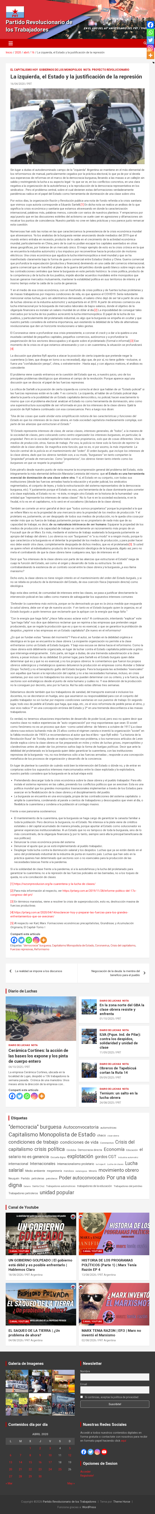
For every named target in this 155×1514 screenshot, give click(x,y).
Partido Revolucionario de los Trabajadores (69, 1501)
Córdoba (71, 1150)
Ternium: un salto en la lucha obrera (119, 1095)
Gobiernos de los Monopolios (60, 69)
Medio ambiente (35, 1171)
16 (40, 1462)
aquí (123, 1440)
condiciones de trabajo (33, 1142)
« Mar (9, 1483)
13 (10, 1462)
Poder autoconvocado (82, 1178)
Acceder (85, 1471)
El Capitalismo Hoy (24, 69)
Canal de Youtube (23, 1207)
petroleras (38, 1178)
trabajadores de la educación (94, 1186)
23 (40, 1469)
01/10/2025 (107, 1018)
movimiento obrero (118, 1170)
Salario (27, 1186)
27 (10, 1476)
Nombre (85, 1371)
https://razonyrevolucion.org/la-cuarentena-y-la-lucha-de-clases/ (54, 884)
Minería (93, 1171)
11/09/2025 (107, 1052)
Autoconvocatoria (81, 1127)
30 (40, 1476)
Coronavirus (102, 945)
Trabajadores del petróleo (128, 1186)
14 (20, 1462)
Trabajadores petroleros (23, 1193)
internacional (18, 1164)
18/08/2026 (16, 1274)
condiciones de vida (79, 1142)
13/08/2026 (89, 1274)
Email (83, 1384)
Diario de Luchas (22, 991)
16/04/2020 (17, 83)
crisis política (49, 1149)
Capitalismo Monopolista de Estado (73, 945)
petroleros (51, 1178)
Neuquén (14, 1178)
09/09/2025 (107, 1077)
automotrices (108, 1127)
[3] (131, 341)
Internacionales (42, 1164)
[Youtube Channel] (104, 1452)
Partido (25, 1178)
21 (20, 1469)
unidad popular (57, 1192)
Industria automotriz (128, 1157)
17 (50, 1462)
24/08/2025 (107, 1102)
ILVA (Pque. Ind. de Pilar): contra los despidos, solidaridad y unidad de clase (120, 1041)
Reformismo (41, 949)
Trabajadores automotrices (60, 1186)
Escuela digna (58, 1157)
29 (30, 1476)
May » (71, 1483)
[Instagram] (36, 940)
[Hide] (153, 62)
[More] (43, 940)
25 (59, 1469)
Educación (132, 1150)
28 (20, 1476)
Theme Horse (121, 1501)
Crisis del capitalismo (123, 945)
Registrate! (87, 1475)
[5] (130, 544)
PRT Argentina (34, 1274)
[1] (82, 204)
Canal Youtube (19, 1251)
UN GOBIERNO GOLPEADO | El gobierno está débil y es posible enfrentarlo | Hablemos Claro (40, 1265)
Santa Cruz (38, 1186)
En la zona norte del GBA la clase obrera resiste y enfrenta (122, 1009)
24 (50, 1469)
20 (10, 1469)
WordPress (89, 1507)
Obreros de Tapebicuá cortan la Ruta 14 (118, 1070)
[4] (11, 349)
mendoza (69, 1171)
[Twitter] (21, 940)
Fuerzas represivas (21, 949)
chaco (101, 1135)
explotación (80, 1156)
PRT (29, 83)
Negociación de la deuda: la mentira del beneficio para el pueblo (115, 973)
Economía (114, 1149)
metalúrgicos (81, 1171)
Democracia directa (90, 1149)
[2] (95, 310)
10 (50, 1455)
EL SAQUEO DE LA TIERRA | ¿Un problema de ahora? (34, 1332)
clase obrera (113, 1136)
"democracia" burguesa (37, 945)
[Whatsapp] (29, 940)
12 (69, 1455)
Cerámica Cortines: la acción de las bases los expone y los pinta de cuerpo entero (38, 1056)
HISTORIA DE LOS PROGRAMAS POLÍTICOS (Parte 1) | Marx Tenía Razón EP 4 (109, 1265)
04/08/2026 (16, 1340)
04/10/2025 (16, 1066)
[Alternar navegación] (11, 43)
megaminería (54, 1170)
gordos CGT (105, 1156)
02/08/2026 (89, 1340)
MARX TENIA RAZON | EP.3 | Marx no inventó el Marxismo (111, 1332)
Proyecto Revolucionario (110, 69)
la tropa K (100, 1164)
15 (30, 1462)
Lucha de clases (115, 1164)
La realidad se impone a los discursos (38, 971)
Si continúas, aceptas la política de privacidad (111, 1397)
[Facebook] (14, 940)
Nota (87, 69)
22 (30, 1469)
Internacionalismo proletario (75, 1164)
